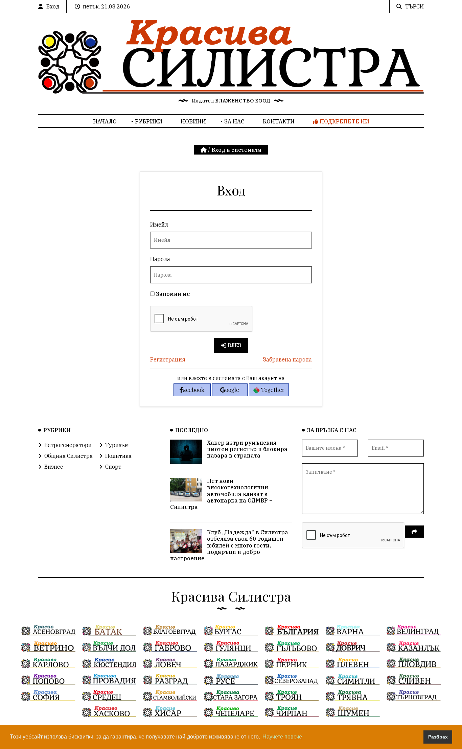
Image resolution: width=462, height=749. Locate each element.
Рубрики (148, 121)
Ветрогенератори (68, 445)
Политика (118, 455)
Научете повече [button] (282, 737)
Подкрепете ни (343, 121)
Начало (105, 121)
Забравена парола (287, 359)
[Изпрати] (414, 531)
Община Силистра (68, 455)
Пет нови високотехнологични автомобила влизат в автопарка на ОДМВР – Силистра (221, 493)
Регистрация (167, 359)
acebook (193, 390)
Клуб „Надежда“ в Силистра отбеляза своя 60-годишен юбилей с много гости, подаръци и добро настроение (229, 545)
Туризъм (117, 445)
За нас (234, 121)
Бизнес (53, 466)
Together (272, 390)
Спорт (113, 466)
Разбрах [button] (438, 737)
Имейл (159, 224)
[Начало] (204, 149)
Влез (233, 345)
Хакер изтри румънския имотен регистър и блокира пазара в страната (247, 449)
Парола (160, 259)
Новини (193, 121)
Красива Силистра (231, 596)
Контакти (279, 121)
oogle (232, 390)
